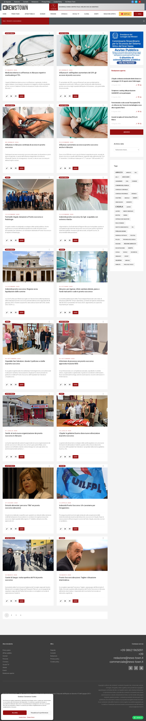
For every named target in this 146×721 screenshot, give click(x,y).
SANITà (130, 248)
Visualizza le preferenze (39, 713)
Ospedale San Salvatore (122, 219)
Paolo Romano (120, 223)
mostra (118, 215)
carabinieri (119, 181)
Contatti (25, 2)
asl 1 (117, 177)
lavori (129, 207)
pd (132, 227)
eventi (135, 198)
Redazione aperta (110, 14)
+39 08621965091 (131, 650)
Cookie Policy (22, 717)
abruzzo (119, 172)
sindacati (118, 256)
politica (132, 235)
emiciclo (127, 198)
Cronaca (64, 14)
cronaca (133, 193)
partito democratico (122, 227)
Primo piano (15, 14)
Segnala (8, 2)
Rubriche (17, 2)
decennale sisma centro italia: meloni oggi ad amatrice (78, 7)
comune (134, 181)
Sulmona (119, 260)
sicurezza (134, 252)
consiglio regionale (122, 193)
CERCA (139, 14)
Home (4, 14)
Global (86, 14)
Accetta (15, 713)
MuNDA (125, 215)
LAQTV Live (127, 14)
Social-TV (76, 14)
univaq (127, 260)
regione (118, 243)
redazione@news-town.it (128, 658)
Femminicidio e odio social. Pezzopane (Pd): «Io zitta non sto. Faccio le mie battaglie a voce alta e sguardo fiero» (126, 93)
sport (126, 256)
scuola (118, 252)
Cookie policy (54, 662)
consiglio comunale (122, 189)
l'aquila (119, 207)
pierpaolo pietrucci (121, 235)
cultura (118, 198)
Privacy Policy (30, 717)
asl (136, 172)
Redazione (35, 2)
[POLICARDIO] (126, 48)
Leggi (21, 96)
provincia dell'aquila (129, 239)
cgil (127, 181)
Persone (53, 14)
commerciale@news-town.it (126, 662)
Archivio (127, 132)
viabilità (118, 264)
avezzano (125, 177)
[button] (49, 33)
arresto (128, 172)
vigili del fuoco (128, 264)
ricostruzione (120, 248)
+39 (141, 654)
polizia (118, 239)
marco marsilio (128, 211)
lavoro (118, 211)
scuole (125, 252)
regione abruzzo (130, 243)
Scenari (42, 14)
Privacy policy (54, 659)
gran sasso (119, 202)
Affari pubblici (30, 14)
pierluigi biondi (121, 231)
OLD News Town (70, 2)
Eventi (96, 14)
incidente (129, 202)
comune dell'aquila (122, 185)
